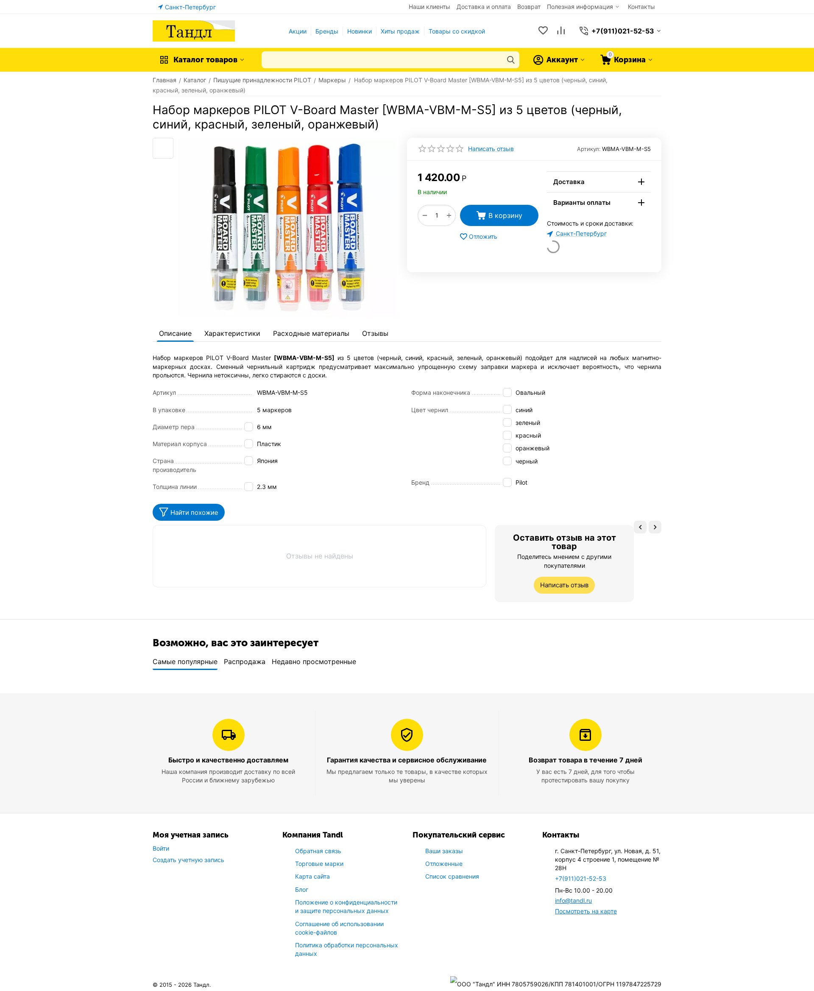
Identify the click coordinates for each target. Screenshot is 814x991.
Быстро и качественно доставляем (228, 760)
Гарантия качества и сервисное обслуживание (407, 760)
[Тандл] (194, 30)
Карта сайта (312, 876)
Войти (161, 848)
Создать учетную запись (188, 859)
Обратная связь (318, 850)
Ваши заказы (444, 850)
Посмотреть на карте (586, 911)
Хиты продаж (400, 31)
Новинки (359, 31)
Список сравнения (452, 876)
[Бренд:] (537, 176)
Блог (301, 889)
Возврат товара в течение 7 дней (585, 760)
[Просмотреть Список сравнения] (560, 31)
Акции (298, 31)
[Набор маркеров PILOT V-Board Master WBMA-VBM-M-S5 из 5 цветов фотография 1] (287, 227)
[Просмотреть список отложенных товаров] (543, 31)
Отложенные (444, 863)
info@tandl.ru (573, 900)
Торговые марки (319, 863)
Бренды (326, 31)
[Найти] (510, 59)
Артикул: (589, 148)
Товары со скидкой (457, 31)
